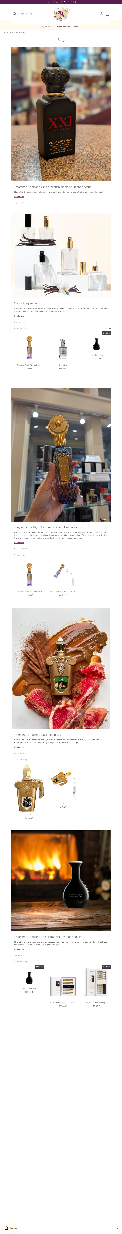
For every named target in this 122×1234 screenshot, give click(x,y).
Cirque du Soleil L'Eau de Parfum (29, 365)
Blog (61, 39)
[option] (27, 351)
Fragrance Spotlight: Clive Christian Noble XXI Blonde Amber (53, 187)
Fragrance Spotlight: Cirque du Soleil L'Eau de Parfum (48, 527)
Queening (63, 365)
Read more (19, 196)
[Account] (101, 13)
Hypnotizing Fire (96, 355)
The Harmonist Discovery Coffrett (62, 1003)
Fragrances (46, 26)
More (76, 26)
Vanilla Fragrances (25, 303)
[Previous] (106, 328)
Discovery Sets (63, 26)
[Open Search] (14, 13)
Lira (29, 814)
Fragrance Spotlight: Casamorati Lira (37, 734)
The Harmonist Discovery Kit (96, 1003)
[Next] (109, 328)
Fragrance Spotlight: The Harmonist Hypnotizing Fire (48, 936)
